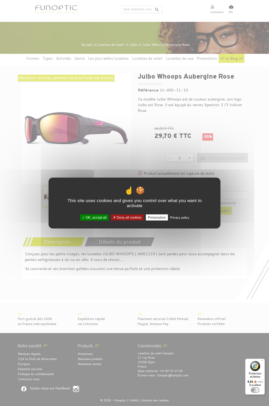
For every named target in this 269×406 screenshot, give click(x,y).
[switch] (255, 390)
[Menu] (262, 361)
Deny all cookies (128, 217)
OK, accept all (96, 217)
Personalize (157, 217)
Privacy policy (179, 217)
